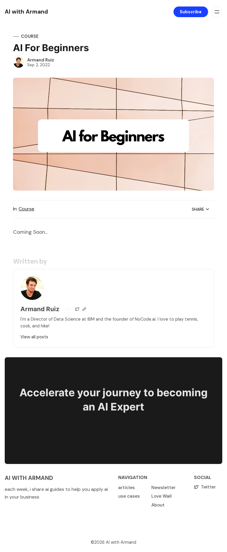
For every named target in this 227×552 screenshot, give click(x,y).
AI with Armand (121, 542)
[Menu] (217, 12)
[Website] (84, 309)
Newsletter (163, 488)
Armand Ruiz (40, 60)
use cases (129, 496)
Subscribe (191, 11)
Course (29, 36)
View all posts (34, 337)
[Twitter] (77, 309)
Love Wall (161, 496)
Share (198, 209)
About (158, 505)
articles (126, 488)
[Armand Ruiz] (19, 62)
